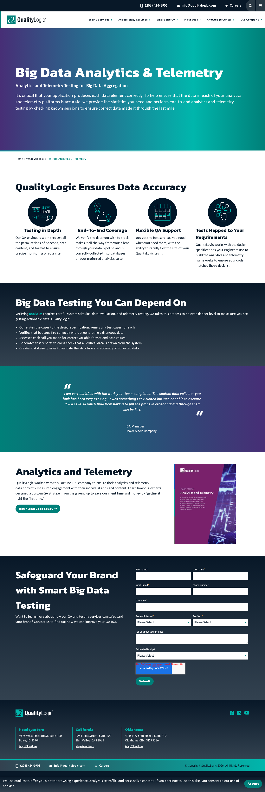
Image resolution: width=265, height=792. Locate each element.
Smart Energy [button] (166, 20)
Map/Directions (28, 746)
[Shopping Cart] (260, 5)
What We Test (35, 159)
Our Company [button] (250, 20)
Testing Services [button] (98, 20)
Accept (253, 783)
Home (19, 159)
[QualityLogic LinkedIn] (239, 714)
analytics (35, 314)
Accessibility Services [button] (133, 20)
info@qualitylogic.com (199, 6)
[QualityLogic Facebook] (232, 714)
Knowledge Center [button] (219, 20)
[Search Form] (251, 5)
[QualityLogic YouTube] (246, 714)
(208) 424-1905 (156, 6)
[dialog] (132, 784)
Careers (235, 6)
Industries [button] (191, 20)
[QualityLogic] (26, 19)
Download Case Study (36, 508)
